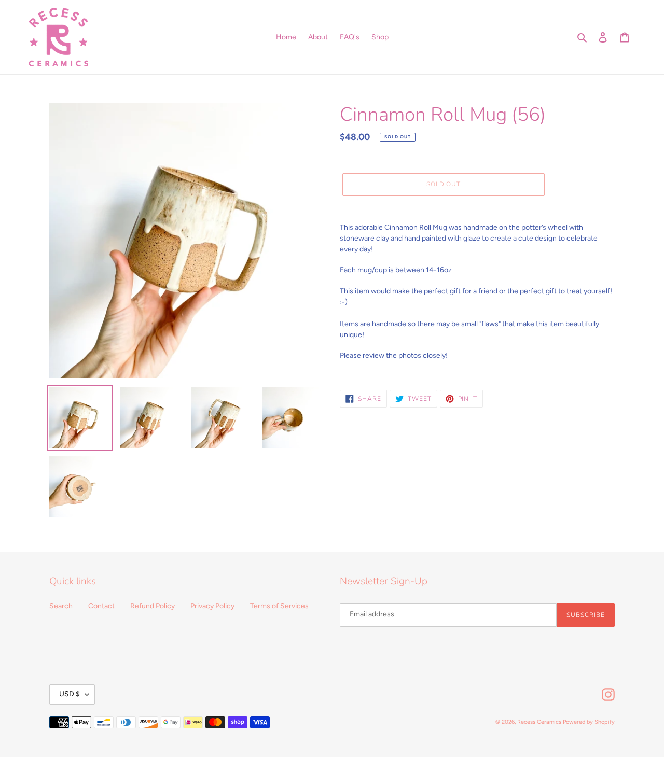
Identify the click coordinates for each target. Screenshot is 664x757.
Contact (101, 605)
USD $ (69, 694)
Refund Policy (152, 605)
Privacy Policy (212, 605)
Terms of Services (279, 605)
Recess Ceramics (539, 722)
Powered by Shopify (589, 722)
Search (61, 605)
